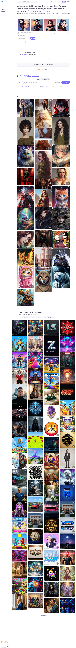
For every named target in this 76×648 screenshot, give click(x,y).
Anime (19, 35)
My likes (20, 317)
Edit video (3, 9)
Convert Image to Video (6, 21)
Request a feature (3, 647)
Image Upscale (24, 54)
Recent (26, 317)
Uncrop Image (4, 23)
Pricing (52, 1)
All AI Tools (4, 5)
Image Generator (5, 15)
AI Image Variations (5, 17)
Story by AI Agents (38, 86)
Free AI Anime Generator (40, 11)
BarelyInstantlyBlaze (30, 32)
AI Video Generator (5, 19)
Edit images (4, 11)
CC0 (24, 47)
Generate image (40, 79)
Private (62, 86)
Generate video (46, 79)
